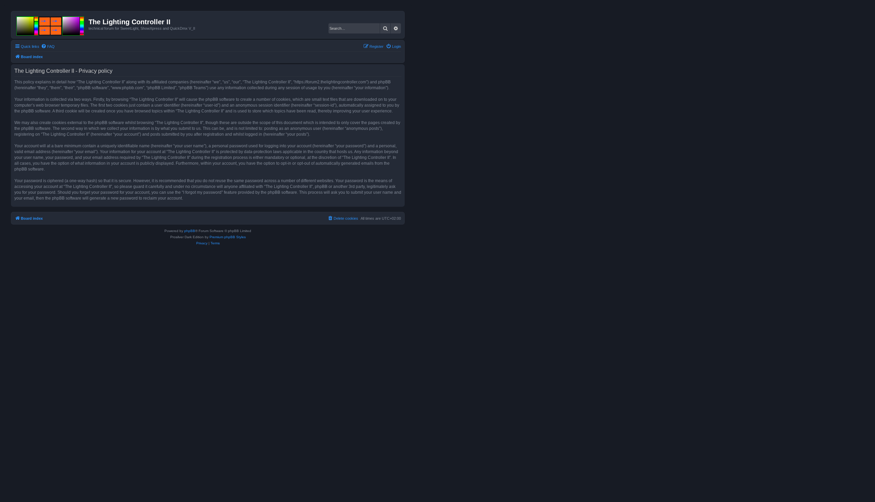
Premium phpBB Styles (228, 237)
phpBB (189, 231)
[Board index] (51, 24)
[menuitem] (48, 46)
